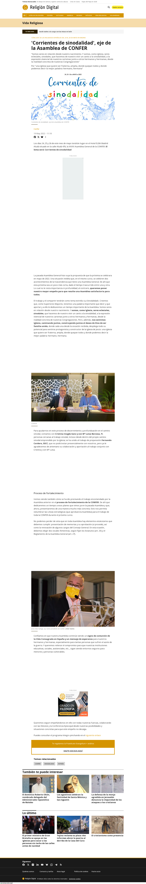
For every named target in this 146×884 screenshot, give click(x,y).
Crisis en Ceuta (75, 2)
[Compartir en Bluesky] (42, 137)
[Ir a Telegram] (56, 865)
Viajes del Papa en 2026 (89, 2)
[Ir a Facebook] (24, 865)
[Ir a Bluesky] (47, 865)
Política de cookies (81, 871)
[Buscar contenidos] (108, 7)
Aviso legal (61, 871)
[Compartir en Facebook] (35, 137)
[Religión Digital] (40, 7)
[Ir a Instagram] (33, 865)
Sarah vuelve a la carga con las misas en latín (55, 32)
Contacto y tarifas (46, 871)
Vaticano (59, 15)
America (70, 15)
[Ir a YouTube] (42, 865)
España (50, 15)
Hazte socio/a (118, 7)
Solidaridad (114, 15)
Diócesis (89, 15)
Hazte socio (95, 871)
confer (37, 764)
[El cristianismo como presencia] (107, 825)
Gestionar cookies (75, 879)
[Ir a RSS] (61, 865)
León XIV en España (36, 15)
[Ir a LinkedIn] (38, 865)
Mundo (79, 15)
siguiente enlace (93, 735)
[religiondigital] (29, 878)
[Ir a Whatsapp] (52, 865)
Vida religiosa (100, 15)
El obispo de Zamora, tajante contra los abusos (52, 2)
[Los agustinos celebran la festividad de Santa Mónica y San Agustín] (73, 784)
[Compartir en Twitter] (38, 137)
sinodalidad (49, 764)
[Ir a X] (28, 865)
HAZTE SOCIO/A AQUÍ (73, 751)
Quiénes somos (28, 871)
